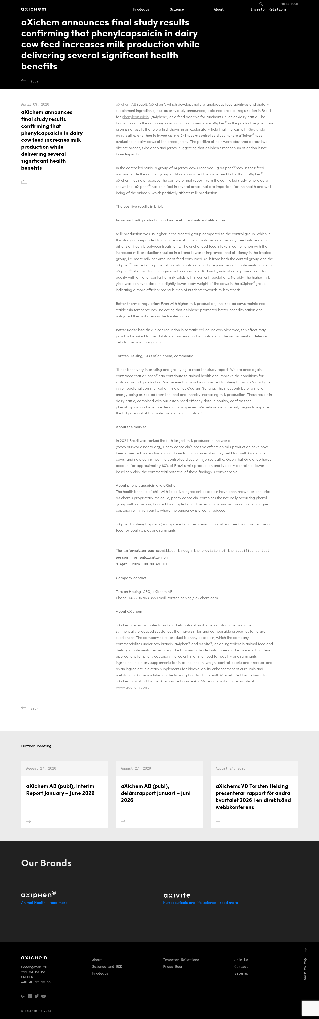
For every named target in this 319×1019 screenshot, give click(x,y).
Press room (289, 3)
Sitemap (241, 973)
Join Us (241, 959)
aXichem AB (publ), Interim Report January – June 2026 (60, 790)
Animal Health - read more (44, 903)
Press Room (173, 966)
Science (177, 9)
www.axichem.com (132, 688)
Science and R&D (107, 966)
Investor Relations (269, 9)
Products (141, 9)
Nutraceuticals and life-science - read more (200, 903)
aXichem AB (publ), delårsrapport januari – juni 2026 (156, 793)
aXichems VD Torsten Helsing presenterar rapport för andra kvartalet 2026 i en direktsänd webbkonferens (253, 797)
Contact (241, 966)
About (219, 9)
